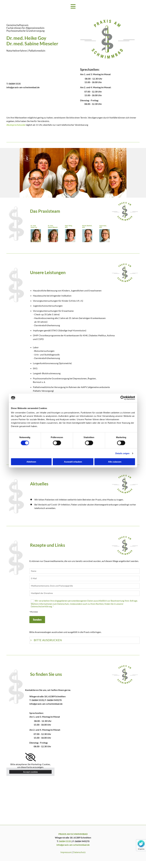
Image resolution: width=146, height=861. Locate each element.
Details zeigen (122, 453)
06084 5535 (15, 83)
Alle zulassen (114, 462)
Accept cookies (30, 771)
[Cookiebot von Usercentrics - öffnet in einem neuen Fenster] (122, 398)
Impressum (65, 852)
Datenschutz (79, 852)
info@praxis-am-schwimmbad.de (23, 87)
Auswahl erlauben (73, 462)
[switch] (57, 443)
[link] (30, 757)
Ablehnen (31, 462)
